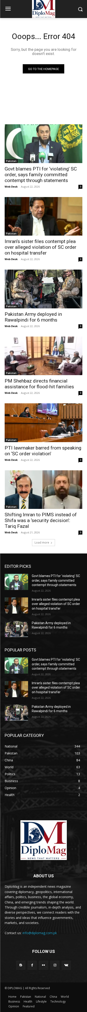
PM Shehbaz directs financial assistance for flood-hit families (39, 383)
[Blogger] (20, 965)
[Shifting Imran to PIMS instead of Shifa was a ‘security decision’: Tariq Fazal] (43, 489)
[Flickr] (43, 965)
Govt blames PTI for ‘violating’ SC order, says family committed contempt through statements (41, 174)
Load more (42, 542)
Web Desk (11, 186)
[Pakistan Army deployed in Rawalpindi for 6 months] (43, 289)
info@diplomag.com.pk (40, 933)
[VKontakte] (66, 965)
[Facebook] (32, 965)
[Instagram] (54, 965)
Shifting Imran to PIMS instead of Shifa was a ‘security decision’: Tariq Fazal (41, 520)
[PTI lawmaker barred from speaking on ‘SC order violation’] (43, 422)
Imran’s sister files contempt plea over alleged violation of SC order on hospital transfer (40, 247)
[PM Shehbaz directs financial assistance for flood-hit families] (43, 356)
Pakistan (11, 161)
